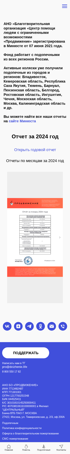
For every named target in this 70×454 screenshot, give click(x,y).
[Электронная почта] (51, 326)
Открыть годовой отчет (35, 149)
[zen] (18, 326)
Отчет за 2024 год (35, 136)
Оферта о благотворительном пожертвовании (30, 433)
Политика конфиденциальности (21, 428)
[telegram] (29, 326)
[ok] (40, 326)
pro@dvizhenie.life (14, 367)
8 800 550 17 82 (11, 371)
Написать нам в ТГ (13, 363)
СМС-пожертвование (15, 438)
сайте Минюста (22, 121)
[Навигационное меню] (64, 6)
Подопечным (10, 423)
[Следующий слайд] (60, 237)
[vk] (7, 326)
